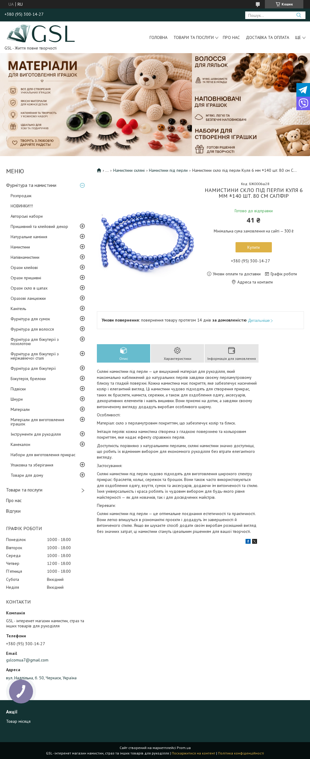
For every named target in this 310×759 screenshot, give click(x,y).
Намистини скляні (129, 170)
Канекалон (20, 444)
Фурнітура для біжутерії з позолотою (35, 341)
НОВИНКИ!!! (22, 206)
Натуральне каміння (29, 236)
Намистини (20, 247)
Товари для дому (27, 475)
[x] (254, 542)
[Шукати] (298, 15)
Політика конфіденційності (241, 753)
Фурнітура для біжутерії (33, 368)
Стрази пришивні (26, 277)
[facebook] (248, 542)
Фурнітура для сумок (30, 319)
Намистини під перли (168, 170)
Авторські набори (27, 216)
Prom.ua (184, 747)
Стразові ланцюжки (28, 298)
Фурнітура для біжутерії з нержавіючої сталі (35, 356)
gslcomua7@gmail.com (27, 660)
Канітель (18, 308)
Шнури (17, 399)
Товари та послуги (193, 37)
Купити (253, 247)
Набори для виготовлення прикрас (43, 454)
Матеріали (20, 409)
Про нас (231, 37)
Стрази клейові (24, 267)
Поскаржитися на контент (193, 753)
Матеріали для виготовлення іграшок (37, 422)
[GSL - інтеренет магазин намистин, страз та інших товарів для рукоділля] (41, 33)
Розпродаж (21, 195)
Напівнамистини (25, 257)
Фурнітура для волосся (32, 329)
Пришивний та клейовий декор (39, 226)
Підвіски (18, 389)
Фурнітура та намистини (31, 185)
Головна (158, 37)
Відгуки (13, 511)
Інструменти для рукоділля (36, 434)
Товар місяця (18, 721)
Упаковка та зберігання (32, 465)
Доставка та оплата (267, 37)
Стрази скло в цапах (29, 288)
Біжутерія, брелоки (28, 378)
